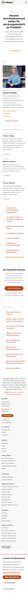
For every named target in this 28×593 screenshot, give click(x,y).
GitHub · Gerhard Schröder (8, 541)
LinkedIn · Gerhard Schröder (8, 535)
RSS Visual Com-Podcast (8, 530)
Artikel (3, 446)
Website (3, 468)
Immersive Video (5, 497)
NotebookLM (4, 435)
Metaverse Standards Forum (14, 394)
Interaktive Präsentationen (8, 460)
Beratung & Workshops (7, 477)
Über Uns (3, 448)
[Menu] (26, 2)
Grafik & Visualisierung (7, 458)
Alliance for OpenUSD (16, 392)
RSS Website (4, 528)
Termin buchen (7, 415)
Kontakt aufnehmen (14, 288)
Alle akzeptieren (12, 577)
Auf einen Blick (15, 50)
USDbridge (4, 515)
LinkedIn (7, 113)
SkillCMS (3, 518)
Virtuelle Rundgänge (6, 494)
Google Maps (4, 411)
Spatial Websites (5, 499)
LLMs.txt (3, 432)
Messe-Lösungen (6, 492)
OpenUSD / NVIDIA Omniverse (9, 505)
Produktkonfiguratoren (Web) (9, 466)
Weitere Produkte (6, 521)
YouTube (6, 116)
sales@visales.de (5, 420)
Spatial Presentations (7, 502)
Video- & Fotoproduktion (8, 463)
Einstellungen (10, 583)
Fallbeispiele (4, 443)
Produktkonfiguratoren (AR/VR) (9, 486)
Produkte (5, 510)
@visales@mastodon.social (8, 533)
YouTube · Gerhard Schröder (8, 538)
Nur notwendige (9, 589)
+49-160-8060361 (6, 422)
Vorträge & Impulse (10, 111)
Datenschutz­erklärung (11, 572)
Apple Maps (4, 409)
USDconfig (4, 513)
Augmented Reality (6, 489)
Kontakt (3, 451)
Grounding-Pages (6, 429)
